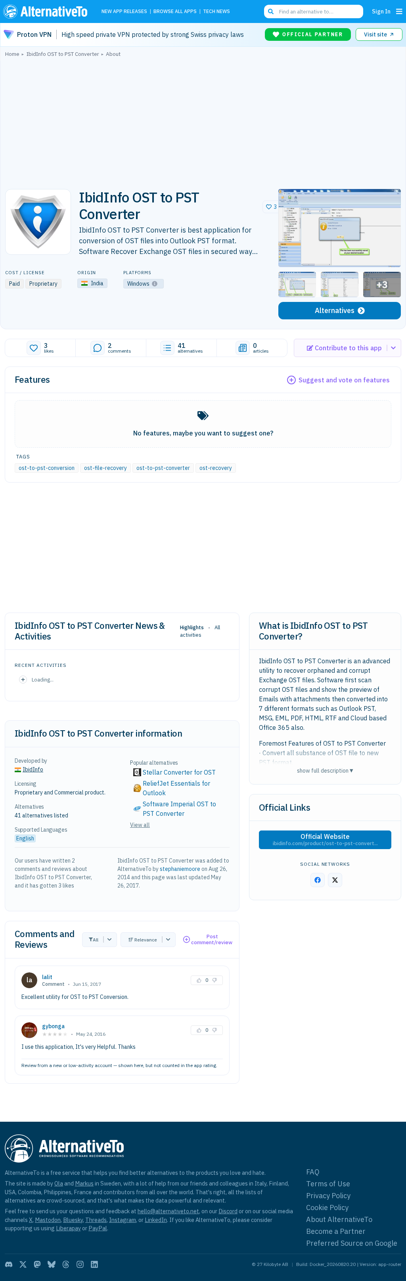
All (95, 940)
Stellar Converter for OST (179, 772)
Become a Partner (336, 1231)
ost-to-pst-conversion (47, 468)
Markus (84, 1183)
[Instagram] (80, 1264)
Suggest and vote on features (344, 380)
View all (140, 825)
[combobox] (313, 11)
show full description (325, 770)
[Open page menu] (399, 11)
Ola (58, 1183)
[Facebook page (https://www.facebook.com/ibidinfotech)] (317, 880)
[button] (339, 228)
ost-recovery (215, 468)
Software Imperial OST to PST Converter (180, 808)
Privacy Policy (328, 1195)
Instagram (122, 1220)
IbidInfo (33, 769)
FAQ (313, 1171)
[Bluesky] (52, 1264)
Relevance (145, 940)
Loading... (43, 679)
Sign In (381, 11)
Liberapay (68, 1228)
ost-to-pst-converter (163, 468)
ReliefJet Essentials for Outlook (177, 788)
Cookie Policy (327, 1207)
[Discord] (9, 1264)
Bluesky (73, 1220)
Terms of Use (328, 1183)
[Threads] (66, 1264)
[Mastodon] (37, 1264)
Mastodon (48, 1220)
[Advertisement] (203, 120)
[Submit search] (271, 11)
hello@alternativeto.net (168, 1211)
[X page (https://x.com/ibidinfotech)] (335, 880)
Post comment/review (211, 940)
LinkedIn (156, 1220)
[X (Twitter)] (23, 1264)
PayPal (97, 1228)
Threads (96, 1220)
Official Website (325, 839)
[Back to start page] (47, 11)
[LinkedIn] (94, 1264)
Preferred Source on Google (351, 1243)
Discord (227, 1211)
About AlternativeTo (339, 1219)
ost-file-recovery (105, 468)
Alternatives (334, 310)
